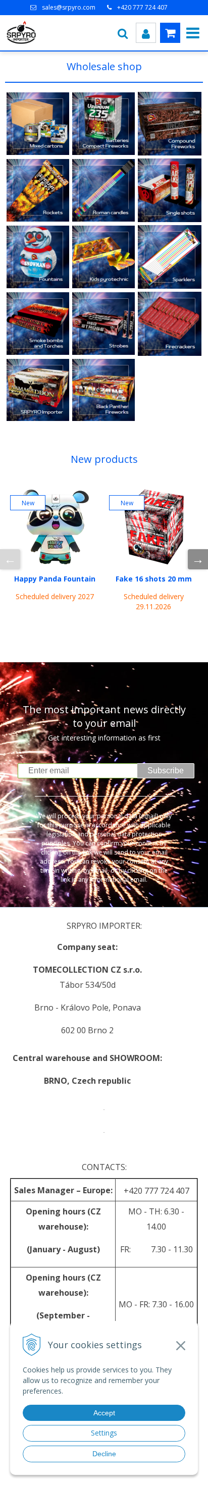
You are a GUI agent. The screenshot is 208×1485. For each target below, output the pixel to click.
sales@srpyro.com (68, 7)
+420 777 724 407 (142, 7)
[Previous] (10, 559)
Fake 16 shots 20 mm (154, 579)
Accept (104, 1413)
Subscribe (165, 770)
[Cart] (170, 33)
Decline (104, 1454)
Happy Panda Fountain (54, 579)
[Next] (198, 559)
